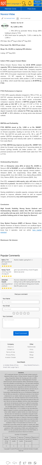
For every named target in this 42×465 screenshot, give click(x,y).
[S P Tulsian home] (3, 3)
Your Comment (8, 316)
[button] (30, 3)
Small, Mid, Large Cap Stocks (12, 367)
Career (31, 357)
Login (38, 5)
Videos (31, 352)
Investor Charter (10, 357)
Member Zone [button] (10, 9)
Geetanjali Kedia (10, 18)
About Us (11, 347)
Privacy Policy (10, 355)
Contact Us (10, 349)
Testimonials (31, 347)
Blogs (31, 355)
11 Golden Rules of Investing (12, 365)
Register (38, 1)
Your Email (6, 306)
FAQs (31, 349)
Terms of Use (10, 352)
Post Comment (21, 333)
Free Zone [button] (32, 9)
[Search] (24, 3)
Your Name (6, 298)
